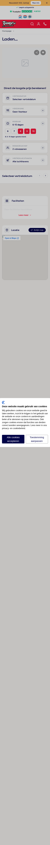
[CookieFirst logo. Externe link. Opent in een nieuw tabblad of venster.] (3, 402)
